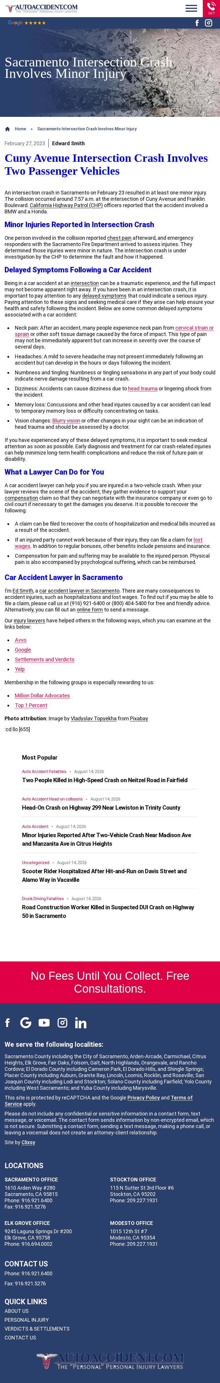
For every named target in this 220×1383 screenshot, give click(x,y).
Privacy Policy (143, 1098)
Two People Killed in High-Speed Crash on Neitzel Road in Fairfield (104, 780)
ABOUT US (17, 1311)
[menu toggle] (191, 8)
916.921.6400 (36, 1273)
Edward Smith (68, 143)
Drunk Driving (34, 898)
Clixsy (28, 1142)
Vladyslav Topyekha (94, 718)
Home (20, 129)
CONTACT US (20, 1338)
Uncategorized (35, 862)
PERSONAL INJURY (27, 1320)
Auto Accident (35, 771)
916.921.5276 (30, 1283)
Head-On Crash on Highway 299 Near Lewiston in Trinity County (101, 807)
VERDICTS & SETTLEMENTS (37, 1329)
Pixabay (139, 718)
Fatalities (57, 771)
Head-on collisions (66, 799)
